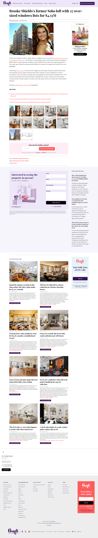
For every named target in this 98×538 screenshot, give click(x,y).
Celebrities (15, 158)
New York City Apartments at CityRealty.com (52, 523)
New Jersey (35, 488)
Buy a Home (50, 494)
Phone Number (49, 185)
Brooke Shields (25, 160)
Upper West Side (21, 484)
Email (47, 173)
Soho (15, 163)
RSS (80, 531)
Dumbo (19, 505)
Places (49, 486)
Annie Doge (14, 20)
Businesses (50, 490)
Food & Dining (6, 494)
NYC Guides (27, 3)
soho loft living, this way (46, 397)
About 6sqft (65, 484)
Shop (45, 3)
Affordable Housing (7, 507)
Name (47, 179)
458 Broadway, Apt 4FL (22, 85)
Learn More (6, 469)
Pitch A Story (65, 488)
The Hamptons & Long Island (39, 484)
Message (48, 191)
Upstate (34, 486)
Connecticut (35, 490)
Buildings (50, 492)
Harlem (19, 488)
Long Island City (21, 515)
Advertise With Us (66, 486)
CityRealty (53, 521)
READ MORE (11, 300)
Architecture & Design (7, 501)
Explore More (52, 3)
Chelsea (19, 492)
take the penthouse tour (15, 350)
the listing (21, 70)
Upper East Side (21, 486)
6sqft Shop (5, 490)
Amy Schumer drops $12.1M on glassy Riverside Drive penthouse (30, 99)
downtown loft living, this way (48, 304)
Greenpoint (20, 513)
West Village (20, 494)
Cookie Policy (61, 531)
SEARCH (74, 3)
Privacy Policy (44, 152)
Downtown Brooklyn (22, 509)
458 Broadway (19, 60)
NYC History (5, 499)
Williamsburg (20, 511)
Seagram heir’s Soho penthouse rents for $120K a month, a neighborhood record (22, 335)
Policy (4, 505)
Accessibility (68, 531)
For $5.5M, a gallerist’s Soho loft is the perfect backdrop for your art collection (54, 382)
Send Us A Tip (65, 490)
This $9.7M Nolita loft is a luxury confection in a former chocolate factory (52, 287)
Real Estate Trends (7, 503)
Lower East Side (21, 501)
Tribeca (19, 499)
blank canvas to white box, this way (18, 440)
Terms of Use (38, 152)
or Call (56, 206)
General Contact (66, 492)
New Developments (37, 3)
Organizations (50, 488)
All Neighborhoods (22, 517)
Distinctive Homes (17, 3)
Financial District (21, 503)
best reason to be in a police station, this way (51, 440)
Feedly (75, 531)
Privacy (55, 531)
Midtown (20, 490)
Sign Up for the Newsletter (87, 3)
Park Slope (20, 507)
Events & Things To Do (7, 492)
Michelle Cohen (14, 291)
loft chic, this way (14, 391)
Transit (4, 509)
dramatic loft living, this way (47, 346)
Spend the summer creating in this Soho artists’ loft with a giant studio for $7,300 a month (22, 287)
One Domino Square (7, 456)
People (49, 484)
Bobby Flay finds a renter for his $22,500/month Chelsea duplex (30, 102)
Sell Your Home (51, 497)
